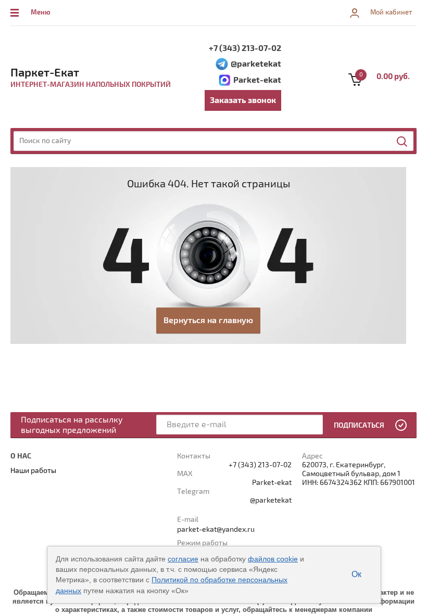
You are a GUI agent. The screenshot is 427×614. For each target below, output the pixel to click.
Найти (402, 141)
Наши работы (33, 470)
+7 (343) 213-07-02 (245, 48)
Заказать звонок (243, 100)
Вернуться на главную (208, 320)
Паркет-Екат (44, 73)
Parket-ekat (257, 80)
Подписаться (359, 425)
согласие (183, 559)
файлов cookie (273, 559)
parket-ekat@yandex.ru (216, 529)
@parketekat (256, 64)
